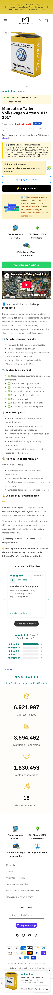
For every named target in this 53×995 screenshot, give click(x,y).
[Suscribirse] (40, 915)
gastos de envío (23, 128)
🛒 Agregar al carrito (26, 179)
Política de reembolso (37, 964)
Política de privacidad (18, 968)
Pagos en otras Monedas (17, 884)
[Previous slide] (4, 598)
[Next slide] (48, 598)
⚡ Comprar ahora (26, 188)
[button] (6, 20)
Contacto (10, 871)
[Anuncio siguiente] (48, 7)
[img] (17, 575)
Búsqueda (10, 865)
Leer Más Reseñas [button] (26, 623)
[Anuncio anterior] (5, 7)
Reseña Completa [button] (18, 613)
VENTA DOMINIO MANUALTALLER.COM (22, 890)
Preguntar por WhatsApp (26, 265)
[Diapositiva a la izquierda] (20, 87)
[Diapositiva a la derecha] (33, 87)
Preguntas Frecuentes (16, 878)
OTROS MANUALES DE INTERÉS (19, 897)
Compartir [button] (10, 669)
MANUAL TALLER (20, 964)
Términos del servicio (37, 968)
